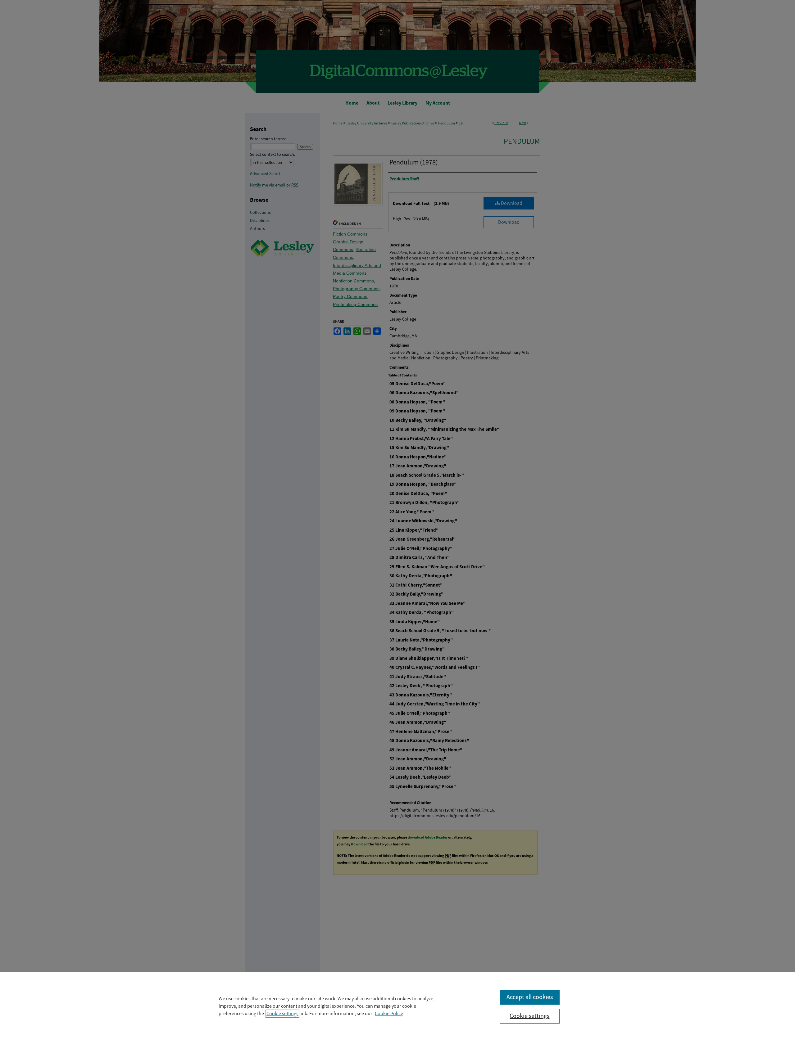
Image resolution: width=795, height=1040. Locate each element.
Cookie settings (282, 1014)
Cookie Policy (389, 1014)
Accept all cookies (530, 997)
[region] (397, 1006)
